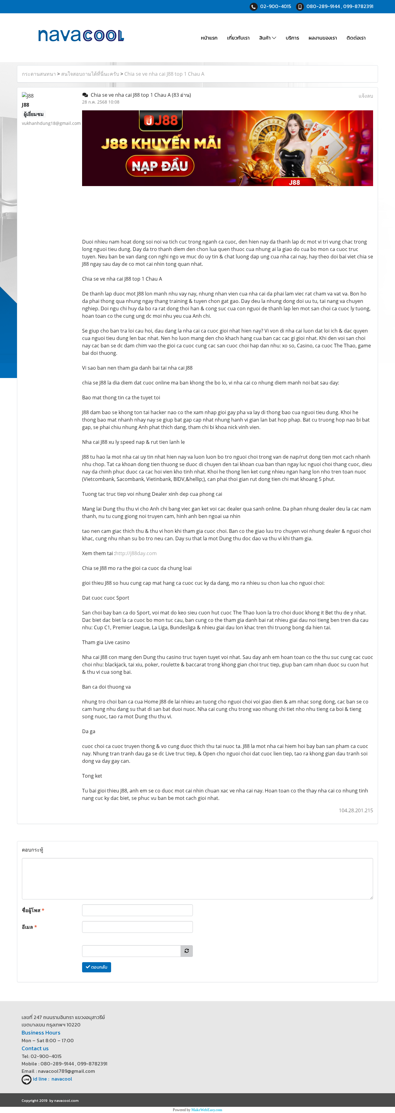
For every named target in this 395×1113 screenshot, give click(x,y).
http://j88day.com (136, 553)
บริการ (292, 37)
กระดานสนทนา (39, 73)
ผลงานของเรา (323, 37)
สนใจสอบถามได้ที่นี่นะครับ (90, 73)
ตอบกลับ (98, 967)
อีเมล (29, 927)
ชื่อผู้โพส (33, 910)
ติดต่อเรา (356, 37)
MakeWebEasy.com (206, 1110)
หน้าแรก (209, 37)
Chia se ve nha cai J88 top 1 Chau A (164, 73)
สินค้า (265, 37)
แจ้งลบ (366, 95)
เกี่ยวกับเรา (238, 37)
